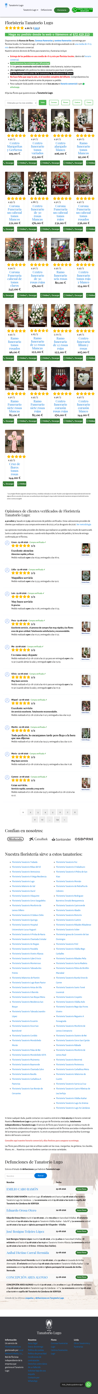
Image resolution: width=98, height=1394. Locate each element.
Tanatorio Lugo (16, 5)
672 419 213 (81, 34)
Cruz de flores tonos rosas (14, 469)
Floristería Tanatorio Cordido (24, 1036)
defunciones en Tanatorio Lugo (49, 1298)
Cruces (89, 102)
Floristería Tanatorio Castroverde (70, 905)
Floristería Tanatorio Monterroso (26, 963)
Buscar (41, 1175)
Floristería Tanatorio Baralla (24, 1074)
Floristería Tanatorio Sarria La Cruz (71, 1084)
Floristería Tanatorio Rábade (68, 1045)
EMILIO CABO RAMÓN (22, 1189)
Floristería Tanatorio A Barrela (25, 992)
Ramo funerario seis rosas (60, 275)
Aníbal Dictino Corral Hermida (28, 1253)
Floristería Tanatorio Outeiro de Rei (71, 1036)
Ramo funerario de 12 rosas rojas (60, 343)
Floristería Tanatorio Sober (67, 930)
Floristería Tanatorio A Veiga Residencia (29, 877)
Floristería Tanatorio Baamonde (26, 1064)
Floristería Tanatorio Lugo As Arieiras (72, 1103)
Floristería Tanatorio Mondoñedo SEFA (29, 1055)
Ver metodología (83, 524)
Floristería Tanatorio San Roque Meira (28, 997)
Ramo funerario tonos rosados (14, 343)
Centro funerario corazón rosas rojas (60, 406)
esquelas (29, 1298)
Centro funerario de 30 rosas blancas (37, 212)
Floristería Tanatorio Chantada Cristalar (29, 939)
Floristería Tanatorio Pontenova (70, 1064)
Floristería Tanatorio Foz (66, 862)
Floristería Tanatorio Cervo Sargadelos (29, 901)
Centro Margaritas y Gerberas (14, 146)
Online (23, 163)
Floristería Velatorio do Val (23, 886)
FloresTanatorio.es (13, 1347)
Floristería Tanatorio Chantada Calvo (28, 1069)
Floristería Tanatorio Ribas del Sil (26, 867)
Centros (77, 102)
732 (57, 820)
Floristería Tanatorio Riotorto (69, 915)
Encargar (10, 163)
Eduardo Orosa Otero (21, 1210)
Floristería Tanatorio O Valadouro (70, 867)
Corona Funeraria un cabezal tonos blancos (14, 212)
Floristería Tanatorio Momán (68, 881)
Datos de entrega (35, 1347)
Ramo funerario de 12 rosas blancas (37, 343)
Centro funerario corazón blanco (83, 406)
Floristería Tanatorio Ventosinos (26, 872)
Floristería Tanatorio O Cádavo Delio (28, 915)
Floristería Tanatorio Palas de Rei (26, 1050)
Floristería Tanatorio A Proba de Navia (28, 934)
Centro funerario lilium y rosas (83, 343)
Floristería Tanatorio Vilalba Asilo (70, 1002)
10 (42, 820)
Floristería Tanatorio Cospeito (69, 997)
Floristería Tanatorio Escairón (25, 1021)
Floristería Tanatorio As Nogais (25, 944)
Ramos (65, 102)
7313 (36, 28)
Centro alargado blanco (60, 146)
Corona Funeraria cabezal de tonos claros (14, 278)
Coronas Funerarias (44, 41)
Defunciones (46, 10)
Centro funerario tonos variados (37, 148)
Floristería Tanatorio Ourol (23, 891)
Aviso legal (32, 1343)
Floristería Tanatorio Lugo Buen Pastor (29, 983)
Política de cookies (36, 1350)
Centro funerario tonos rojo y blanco (83, 277)
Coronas (54, 102)
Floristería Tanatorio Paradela (25, 949)
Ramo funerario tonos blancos (83, 148)
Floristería (61, 10)
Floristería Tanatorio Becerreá (69, 1060)
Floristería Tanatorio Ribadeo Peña (71, 958)
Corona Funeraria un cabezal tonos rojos (60, 212)
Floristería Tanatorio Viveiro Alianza (27, 954)
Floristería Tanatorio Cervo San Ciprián (73, 1040)
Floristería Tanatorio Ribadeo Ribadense (73, 925)
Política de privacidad (37, 1354)
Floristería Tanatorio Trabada (24, 862)
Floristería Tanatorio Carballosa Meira (72, 1069)
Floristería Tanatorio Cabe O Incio (26, 958)
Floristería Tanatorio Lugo (23, 881)
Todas (43, 102)
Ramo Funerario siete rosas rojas (37, 406)
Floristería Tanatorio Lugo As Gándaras (73, 1108)
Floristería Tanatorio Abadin (68, 910)
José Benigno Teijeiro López (25, 1231)
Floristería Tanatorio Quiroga (25, 920)
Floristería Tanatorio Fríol (67, 944)
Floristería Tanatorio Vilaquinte (25, 896)
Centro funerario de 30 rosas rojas (37, 277)
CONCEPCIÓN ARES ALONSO (27, 1277)
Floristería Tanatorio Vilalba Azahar (71, 1098)
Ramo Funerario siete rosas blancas (14, 406)
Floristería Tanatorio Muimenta (25, 1060)
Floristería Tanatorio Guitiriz (68, 920)
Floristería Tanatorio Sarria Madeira (71, 963)
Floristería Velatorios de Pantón (26, 978)
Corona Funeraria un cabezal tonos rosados (83, 212)
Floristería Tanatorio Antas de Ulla (27, 987)
